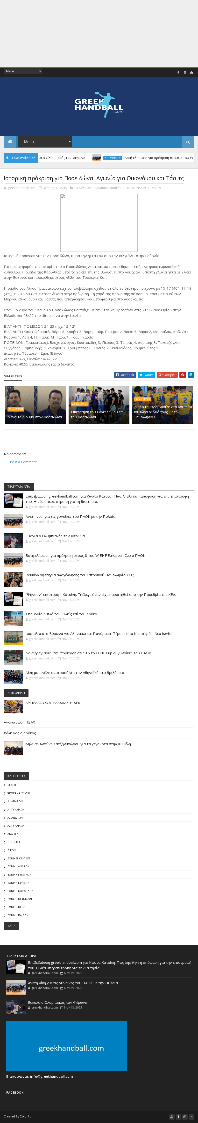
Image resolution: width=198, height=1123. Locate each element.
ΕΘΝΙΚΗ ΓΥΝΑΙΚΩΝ (19, 874)
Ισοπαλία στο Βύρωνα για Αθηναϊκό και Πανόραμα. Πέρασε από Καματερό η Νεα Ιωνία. (99, 633)
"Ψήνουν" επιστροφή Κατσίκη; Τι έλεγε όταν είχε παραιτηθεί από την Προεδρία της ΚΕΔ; (101, 594)
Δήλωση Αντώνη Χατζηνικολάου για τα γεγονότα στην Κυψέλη (78, 743)
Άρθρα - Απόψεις (18, 793)
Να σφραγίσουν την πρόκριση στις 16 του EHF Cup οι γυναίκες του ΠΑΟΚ (88, 653)
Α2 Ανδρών (16, 409)
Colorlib (25, 1116)
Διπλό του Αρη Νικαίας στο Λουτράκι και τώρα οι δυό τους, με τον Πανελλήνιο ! (163, 412)
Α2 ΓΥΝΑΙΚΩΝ (16, 825)
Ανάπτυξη (14, 834)
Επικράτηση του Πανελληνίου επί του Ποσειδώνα (97, 414)
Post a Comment (23, 462)
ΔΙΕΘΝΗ (12, 850)
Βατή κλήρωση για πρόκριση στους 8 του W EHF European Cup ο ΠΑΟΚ (85, 555)
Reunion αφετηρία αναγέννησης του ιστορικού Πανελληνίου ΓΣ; (80, 574)
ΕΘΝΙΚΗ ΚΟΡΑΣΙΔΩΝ (20, 891)
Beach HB (13, 785)
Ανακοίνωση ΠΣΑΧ (19, 722)
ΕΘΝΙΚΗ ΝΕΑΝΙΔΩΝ (19, 899)
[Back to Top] (191, 1117)
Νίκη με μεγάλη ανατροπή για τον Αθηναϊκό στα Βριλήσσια (75, 672)
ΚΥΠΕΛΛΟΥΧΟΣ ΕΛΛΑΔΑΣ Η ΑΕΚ (53, 702)
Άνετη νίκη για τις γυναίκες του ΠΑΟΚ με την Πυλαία (70, 516)
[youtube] (191, 72)
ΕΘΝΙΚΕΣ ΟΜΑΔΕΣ (18, 858)
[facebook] (178, 72)
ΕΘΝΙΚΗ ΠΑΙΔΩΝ (17, 915)
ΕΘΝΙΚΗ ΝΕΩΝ (16, 907)
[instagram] (185, 72)
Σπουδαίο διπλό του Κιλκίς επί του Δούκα (61, 613)
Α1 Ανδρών (83, 188)
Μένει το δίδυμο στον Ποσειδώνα (34, 417)
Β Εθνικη (13, 842)
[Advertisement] (99, 33)
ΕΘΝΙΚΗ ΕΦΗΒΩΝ (18, 882)
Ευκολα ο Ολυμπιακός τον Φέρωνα (46, 157)
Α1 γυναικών (101, 157)
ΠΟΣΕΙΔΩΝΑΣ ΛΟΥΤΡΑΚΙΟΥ (142, 188)
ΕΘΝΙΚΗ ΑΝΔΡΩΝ (18, 866)
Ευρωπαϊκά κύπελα (107, 188)
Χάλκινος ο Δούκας (20, 733)
